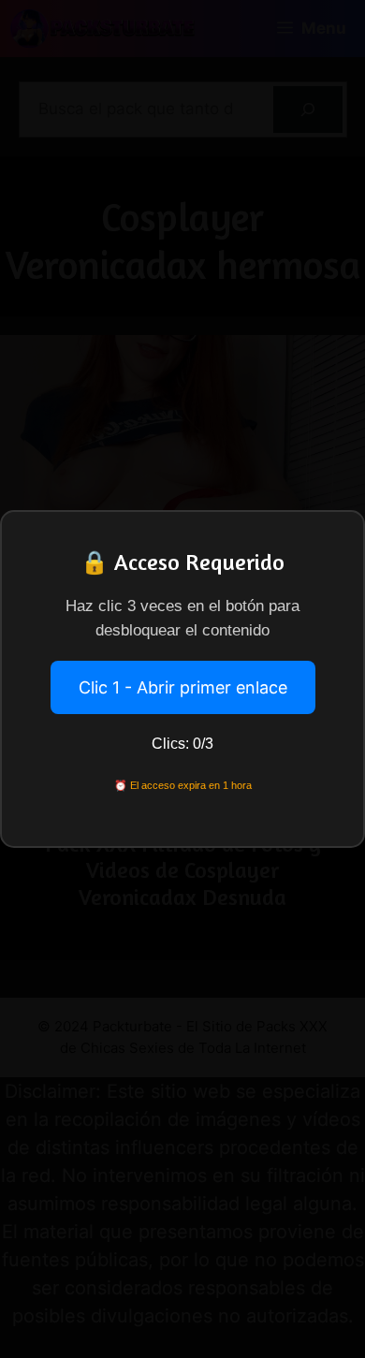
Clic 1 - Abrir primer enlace (183, 687)
